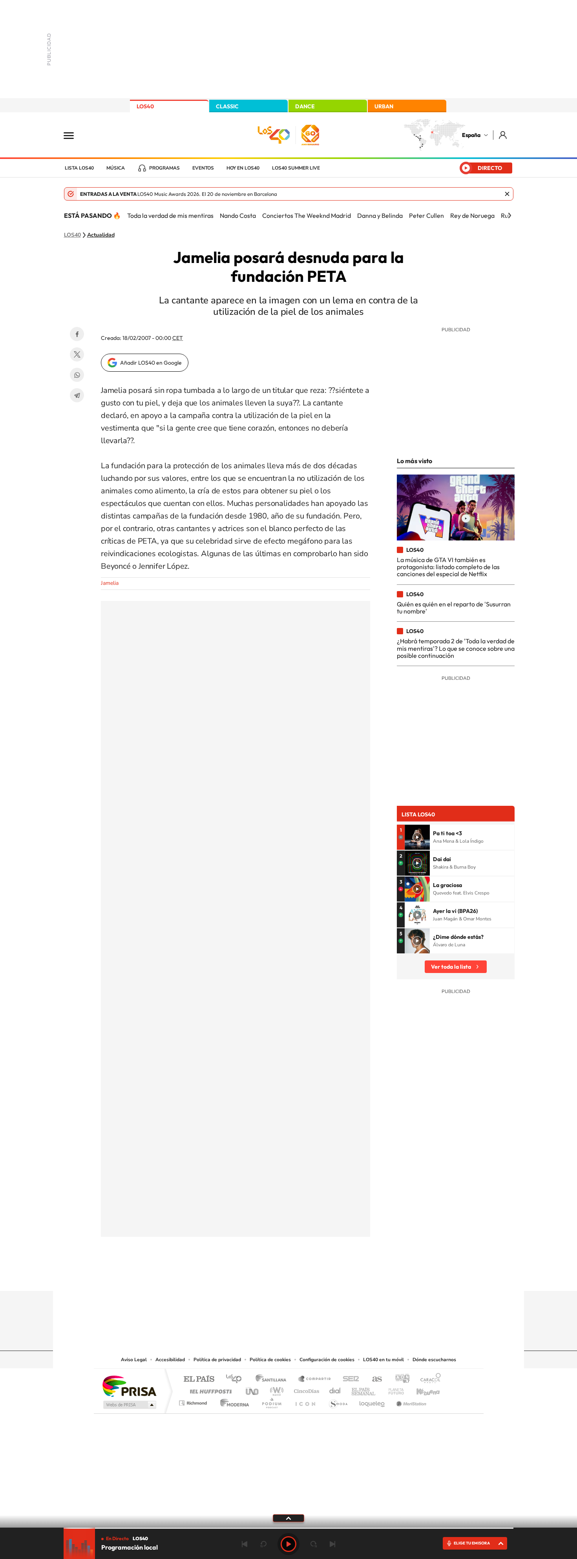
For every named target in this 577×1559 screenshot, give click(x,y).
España (471, 135)
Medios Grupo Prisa (129, 1404)
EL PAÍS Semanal (364, 1389)
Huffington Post (209, 1389)
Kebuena (421, 1389)
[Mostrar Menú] (74, 135)
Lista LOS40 (79, 168)
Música (115, 168)
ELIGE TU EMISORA (472, 1543)
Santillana (273, 1379)
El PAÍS (198, 1379)
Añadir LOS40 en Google (151, 362)
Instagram (241, 1275)
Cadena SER (348, 1379)
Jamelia (110, 583)
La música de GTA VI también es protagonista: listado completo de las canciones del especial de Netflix (448, 567)
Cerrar (507, 194)
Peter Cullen (426, 215)
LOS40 (145, 106)
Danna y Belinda (380, 215)
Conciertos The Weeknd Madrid (306, 215)
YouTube (273, 1275)
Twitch (320, 1275)
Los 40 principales (236, 1379)
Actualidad (101, 235)
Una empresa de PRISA (129, 1386)
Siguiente (332, 1544)
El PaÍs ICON (305, 1401)
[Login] (503, 135)
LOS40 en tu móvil (383, 1359)
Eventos (203, 168)
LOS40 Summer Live (296, 168)
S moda (337, 1401)
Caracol (428, 1379)
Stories (335, 1275)
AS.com (373, 1379)
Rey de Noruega (472, 215)
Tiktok (257, 1275)
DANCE (305, 106)
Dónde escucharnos (434, 1359)
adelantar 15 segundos (313, 1544)
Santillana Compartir (314, 1379)
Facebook (77, 334)
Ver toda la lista (451, 966)
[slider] (288, 1528)
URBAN (383, 106)
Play (288, 1544)
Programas (164, 168)
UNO (253, 1389)
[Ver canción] (417, 837)
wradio (275, 1389)
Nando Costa (238, 215)
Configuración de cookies (326, 1359)
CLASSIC (227, 106)
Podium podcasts (271, 1401)
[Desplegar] (288, 1517)
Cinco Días (305, 1389)
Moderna (232, 1401)
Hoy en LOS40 (242, 168)
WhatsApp (77, 375)
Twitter (77, 354)
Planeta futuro (393, 1389)
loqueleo (372, 1401)
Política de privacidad (217, 1359)
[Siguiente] (509, 215)
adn (399, 1379)
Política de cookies (270, 1359)
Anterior (244, 1544)
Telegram (77, 395)
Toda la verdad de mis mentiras (170, 215)
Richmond (194, 1401)
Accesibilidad (170, 1359)
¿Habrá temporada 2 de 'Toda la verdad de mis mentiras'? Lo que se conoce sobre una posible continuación (456, 648)
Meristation (410, 1401)
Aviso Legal (134, 1359)
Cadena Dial (335, 1389)
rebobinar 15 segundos (263, 1544)
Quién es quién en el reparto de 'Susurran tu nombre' (454, 607)
